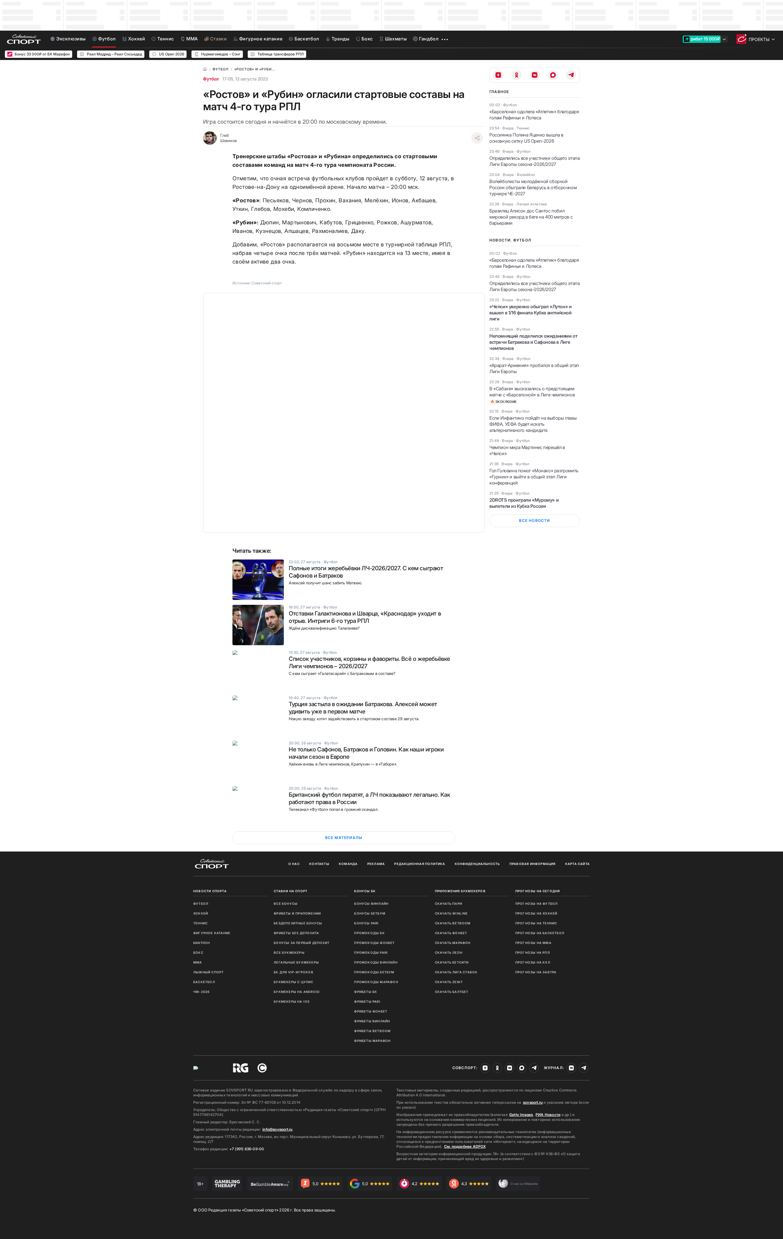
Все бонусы (286, 903)
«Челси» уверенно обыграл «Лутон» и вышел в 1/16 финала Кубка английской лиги (530, 313)
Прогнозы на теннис (536, 923)
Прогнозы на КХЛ (532, 962)
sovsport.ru (533, 1102)
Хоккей (200, 913)
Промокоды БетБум (374, 972)
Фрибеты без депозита (296, 933)
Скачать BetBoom (453, 923)
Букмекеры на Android (297, 992)
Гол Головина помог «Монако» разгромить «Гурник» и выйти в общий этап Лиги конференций (533, 477)
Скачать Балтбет (452, 992)
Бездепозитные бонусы (298, 923)
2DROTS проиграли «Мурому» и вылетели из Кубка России (523, 503)
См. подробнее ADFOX (465, 1146)
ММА (197, 962)
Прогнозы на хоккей (536, 913)
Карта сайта (577, 864)
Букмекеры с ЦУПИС (293, 982)
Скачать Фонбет (451, 933)
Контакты (319, 864)
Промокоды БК (369, 933)
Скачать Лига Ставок (456, 972)
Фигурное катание (211, 933)
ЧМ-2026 (201, 992)
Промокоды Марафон (376, 982)
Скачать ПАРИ (448, 903)
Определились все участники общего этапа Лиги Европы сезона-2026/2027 (534, 161)
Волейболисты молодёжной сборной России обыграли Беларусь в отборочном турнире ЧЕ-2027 (533, 187)
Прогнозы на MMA (533, 943)
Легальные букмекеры (296, 962)
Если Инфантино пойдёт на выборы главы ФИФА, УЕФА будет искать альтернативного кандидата (533, 424)
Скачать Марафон (453, 943)
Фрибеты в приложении (297, 913)
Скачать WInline (451, 913)
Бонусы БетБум (369, 913)
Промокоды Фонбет (374, 943)
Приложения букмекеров (460, 891)
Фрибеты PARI (367, 1001)
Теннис (200, 923)
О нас (294, 864)
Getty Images (521, 1114)
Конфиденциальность (477, 864)
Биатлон (201, 943)
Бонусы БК (365, 891)
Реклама (376, 864)
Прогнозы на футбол (536, 903)
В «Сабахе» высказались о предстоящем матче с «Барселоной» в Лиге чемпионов (532, 392)
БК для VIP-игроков (294, 972)
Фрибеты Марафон (372, 1040)
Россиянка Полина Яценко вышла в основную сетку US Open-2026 (526, 138)
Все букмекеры (289, 952)
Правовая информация (533, 864)
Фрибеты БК (365, 992)
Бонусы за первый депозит (301, 943)
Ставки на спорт (290, 891)
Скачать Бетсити (452, 962)
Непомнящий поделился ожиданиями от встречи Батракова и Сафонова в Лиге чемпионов (533, 342)
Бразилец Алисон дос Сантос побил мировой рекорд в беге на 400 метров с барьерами (531, 217)
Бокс (198, 952)
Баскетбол (204, 982)
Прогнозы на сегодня (537, 891)
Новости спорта (210, 891)
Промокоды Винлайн (375, 962)
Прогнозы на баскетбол (539, 933)
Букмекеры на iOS (292, 1001)
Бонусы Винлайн (371, 903)
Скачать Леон (448, 952)
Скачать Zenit (449, 982)
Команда (348, 864)
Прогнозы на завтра (536, 972)
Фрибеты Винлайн (372, 1021)
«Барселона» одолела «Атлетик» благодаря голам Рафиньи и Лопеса (534, 115)
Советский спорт (266, 283)
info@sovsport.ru (277, 1129)
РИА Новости (548, 1114)
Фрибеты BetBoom (372, 1031)
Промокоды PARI (371, 952)
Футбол (211, 78)
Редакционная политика (419, 864)
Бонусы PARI (366, 923)
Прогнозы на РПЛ (532, 952)
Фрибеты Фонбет (370, 1011)
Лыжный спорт (208, 972)
